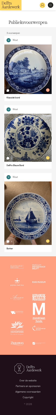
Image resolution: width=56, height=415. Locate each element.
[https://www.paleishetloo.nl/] (17, 282)
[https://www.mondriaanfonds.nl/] (39, 313)
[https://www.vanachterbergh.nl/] (39, 328)
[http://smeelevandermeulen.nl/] (17, 313)
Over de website (28, 380)
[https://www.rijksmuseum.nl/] (39, 282)
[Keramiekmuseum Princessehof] (39, 298)
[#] (41, 5)
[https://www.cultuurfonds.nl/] (17, 328)
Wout (15, 40)
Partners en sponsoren (28, 385)
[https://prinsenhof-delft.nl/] (39, 267)
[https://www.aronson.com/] (17, 298)
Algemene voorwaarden (28, 391)
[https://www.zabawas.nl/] (17, 344)
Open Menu (50, 5)
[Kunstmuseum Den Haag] (17, 267)
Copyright (28, 397)
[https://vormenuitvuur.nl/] (39, 344)
